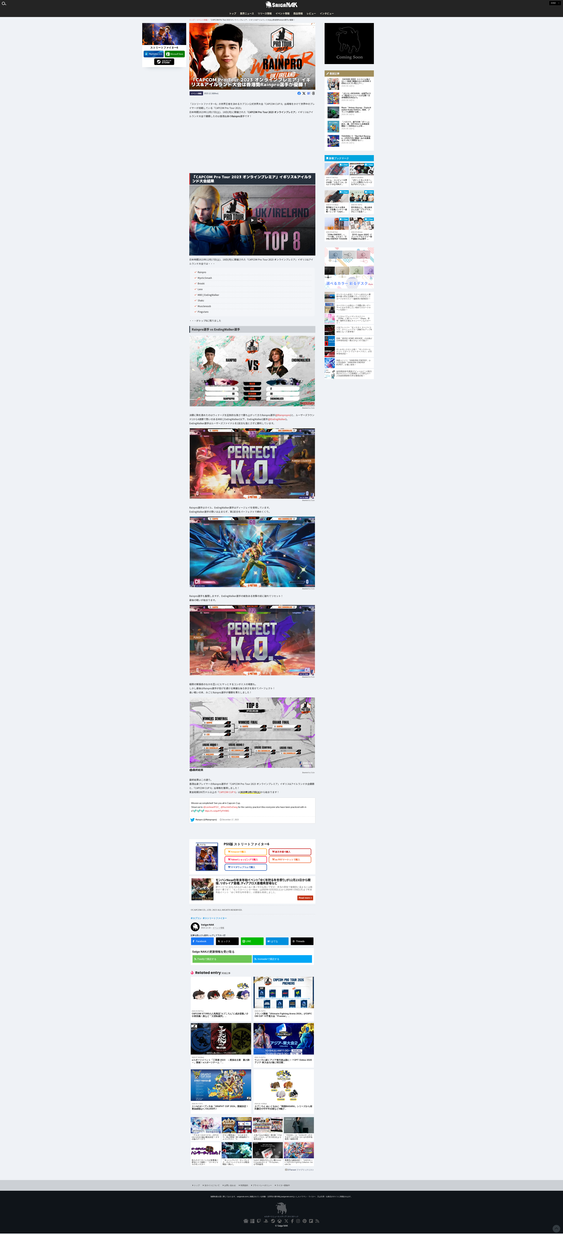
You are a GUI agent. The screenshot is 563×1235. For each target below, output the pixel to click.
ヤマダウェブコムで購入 (243, 867)
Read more (304, 898)
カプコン (197, 918)
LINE (248, 941)
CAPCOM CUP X (227, 792)
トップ (232, 13)
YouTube (311, 408)
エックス (225, 941)
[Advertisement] (252, 147)
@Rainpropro (283, 415)
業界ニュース (247, 13)
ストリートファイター (216, 918)
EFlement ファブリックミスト (301, 1169)
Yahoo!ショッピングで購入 (244, 859)
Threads (300, 941)
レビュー (311, 13)
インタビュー (327, 13)
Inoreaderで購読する (268, 959)
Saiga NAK (281, 4)
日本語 (553, 3)
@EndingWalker (277, 419)
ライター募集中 (283, 1185)
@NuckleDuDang (229, 807)
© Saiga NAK (281, 1225)
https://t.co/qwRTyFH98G (217, 811)
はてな (273, 941)
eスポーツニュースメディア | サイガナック (281, 1216)
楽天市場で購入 (282, 852)
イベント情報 (282, 13)
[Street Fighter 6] (164, 34)
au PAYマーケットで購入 (287, 859)
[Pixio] (349, 287)
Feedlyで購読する (206, 959)
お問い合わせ (230, 1185)
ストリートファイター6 (164, 47)
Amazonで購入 (238, 852)
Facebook (201, 941)
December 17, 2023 (230, 820)
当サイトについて (212, 1185)
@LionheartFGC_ (211, 807)
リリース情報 (265, 13)
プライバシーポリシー (262, 1185)
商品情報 (298, 13)
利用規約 (244, 1185)
